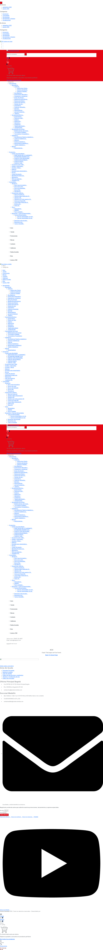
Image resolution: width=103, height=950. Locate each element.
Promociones (13, 236)
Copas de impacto (16, 174)
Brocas (13, 172)
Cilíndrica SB (17, 197)
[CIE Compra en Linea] (6, 41)
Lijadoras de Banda (22, 89)
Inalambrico (15, 135)
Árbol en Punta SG (19, 194)
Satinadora (17, 123)
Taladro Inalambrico (19, 145)
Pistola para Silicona (19, 102)
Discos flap (17, 190)
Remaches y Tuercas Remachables (21, 213)
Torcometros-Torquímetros (21, 134)
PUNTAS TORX (18, 163)
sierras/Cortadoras (19, 112)
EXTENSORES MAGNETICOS (21, 156)
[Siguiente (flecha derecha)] (2, 949)
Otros (13, 207)
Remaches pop (18, 222)
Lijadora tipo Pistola (22, 88)
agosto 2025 (6, 8)
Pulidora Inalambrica (19, 141)
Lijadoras (16, 86)
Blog (11, 256)
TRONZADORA (18, 127)
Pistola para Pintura (19, 101)
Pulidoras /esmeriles (19, 107)
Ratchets (16, 108)
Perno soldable (18, 212)
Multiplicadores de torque (21, 130)
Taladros (16, 113)
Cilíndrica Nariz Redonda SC (21, 196)
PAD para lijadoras (16, 179)
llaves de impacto (19, 97)
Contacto (12, 244)
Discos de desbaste (19, 188)
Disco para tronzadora (20, 185)
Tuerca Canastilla (18, 223)
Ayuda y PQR (13, 260)
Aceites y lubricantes (17, 166)
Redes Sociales (14, 252)
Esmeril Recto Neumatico (20, 94)
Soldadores (17, 124)
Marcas (12, 240)
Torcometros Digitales (20, 132)
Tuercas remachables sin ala (24, 218)
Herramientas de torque (18, 129)
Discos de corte (18, 186)
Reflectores (17, 121)
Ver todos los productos (14, 80)
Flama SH (16, 205)
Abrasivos (14, 183)
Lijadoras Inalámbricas (20, 138)
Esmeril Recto (17, 116)
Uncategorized (7, 20)
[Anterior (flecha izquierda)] (0, 949)
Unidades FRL (15, 180)
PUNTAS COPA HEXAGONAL (21, 158)
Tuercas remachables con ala (25, 216)
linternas (16, 140)
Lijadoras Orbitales (22, 91)
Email (1, 812)
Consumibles (6, 15)
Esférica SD (17, 204)
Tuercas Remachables (20, 215)
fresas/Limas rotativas (17, 193)
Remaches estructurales (20, 220)
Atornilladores (18, 93)
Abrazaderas (17, 208)
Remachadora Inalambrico (21, 143)
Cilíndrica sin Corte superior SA (22, 199)
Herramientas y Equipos (9, 18)
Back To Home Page (51, 655)
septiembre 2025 (7, 7)
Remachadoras (18, 110)
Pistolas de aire (18, 104)
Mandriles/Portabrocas (18, 175)
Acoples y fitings (16, 167)
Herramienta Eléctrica (17, 115)
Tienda (12, 232)
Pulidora (16, 119)
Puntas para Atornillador (18, 153)
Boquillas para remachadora (19, 171)
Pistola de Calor (18, 118)
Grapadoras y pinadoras (20, 96)
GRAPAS (16, 210)
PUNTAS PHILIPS (18, 161)
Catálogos (13, 248)
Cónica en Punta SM (19, 201)
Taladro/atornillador (19, 126)
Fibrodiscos (17, 191)
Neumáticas (15, 85)
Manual (14, 146)
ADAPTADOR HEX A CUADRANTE (23, 155)
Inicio (11, 227)
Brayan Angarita (45, 911)
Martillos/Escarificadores (20, 99)
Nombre (2, 810)
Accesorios (6, 14)
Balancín (14, 169)
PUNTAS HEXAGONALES (20, 160)
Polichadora (17, 105)
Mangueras (15, 177)
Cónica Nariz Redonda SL (21, 202)
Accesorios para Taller (18, 164)
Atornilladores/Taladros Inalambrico (23, 137)
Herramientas (6, 17)
